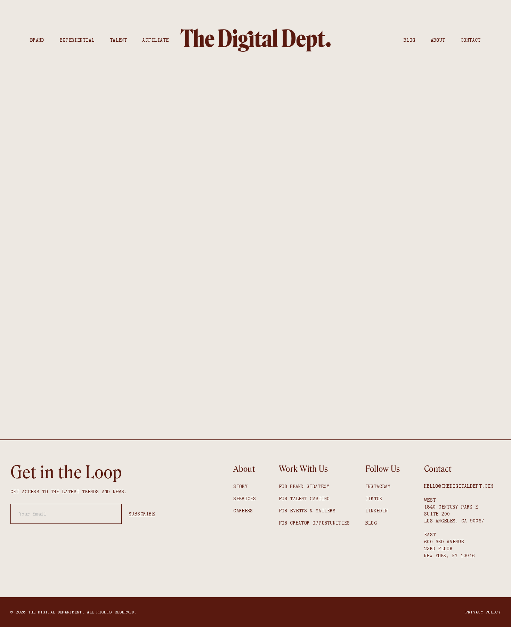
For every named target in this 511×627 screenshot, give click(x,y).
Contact (471, 39)
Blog (409, 39)
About (438, 39)
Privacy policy (483, 612)
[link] (255, 40)
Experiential (76, 39)
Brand (37, 39)
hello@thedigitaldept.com (458, 485)
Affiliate (155, 39)
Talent (118, 39)
